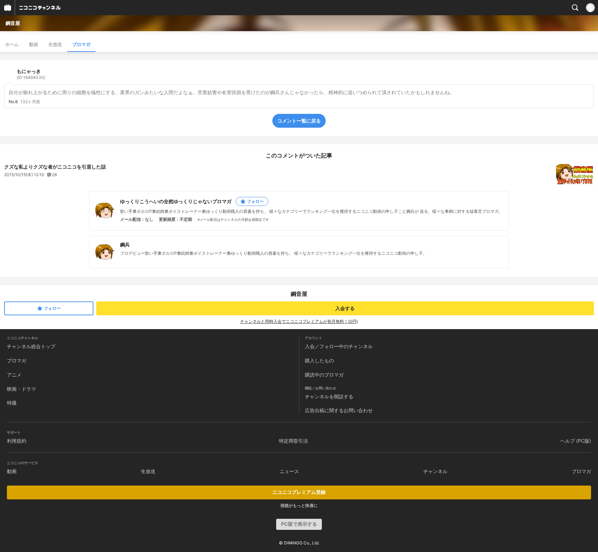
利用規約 (16, 441)
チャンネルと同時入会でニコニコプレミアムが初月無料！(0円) (299, 321)
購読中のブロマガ (324, 375)
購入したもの (319, 360)
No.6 (13, 102)
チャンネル (435, 471)
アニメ (14, 375)
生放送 (55, 44)
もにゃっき (31, 74)
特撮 (12, 403)
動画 (33, 44)
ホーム (12, 44)
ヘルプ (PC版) (575, 441)
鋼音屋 (13, 23)
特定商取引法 (293, 441)
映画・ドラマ (21, 389)
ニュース (289, 471)
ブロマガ (81, 44)
